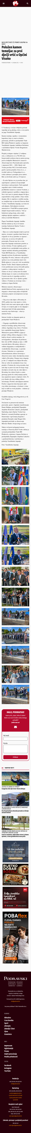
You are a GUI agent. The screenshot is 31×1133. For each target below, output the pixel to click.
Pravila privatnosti (10, 1056)
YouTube (7, 1071)
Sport (6, 1023)
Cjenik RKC (15, 1100)
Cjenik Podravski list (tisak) (15, 1095)
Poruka (5, 743)
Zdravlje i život (9, 1028)
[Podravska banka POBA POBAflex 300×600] (15, 963)
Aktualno (7, 1017)
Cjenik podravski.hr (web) (15, 1097)
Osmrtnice (8, 1034)
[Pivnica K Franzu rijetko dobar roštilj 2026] (15, 885)
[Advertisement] (15, 24)
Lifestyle (7, 1026)
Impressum (8, 1045)
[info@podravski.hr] (15, 727)
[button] (3, 3)
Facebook (7, 1065)
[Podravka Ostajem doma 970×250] (15, 123)
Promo (6, 1051)
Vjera (6, 1031)
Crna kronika (8, 1020)
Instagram (7, 1068)
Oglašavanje (8, 1048)
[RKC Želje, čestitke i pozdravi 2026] (15, 908)
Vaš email (6, 735)
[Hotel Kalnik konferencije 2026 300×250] (15, 862)
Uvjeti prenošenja (10, 1054)
